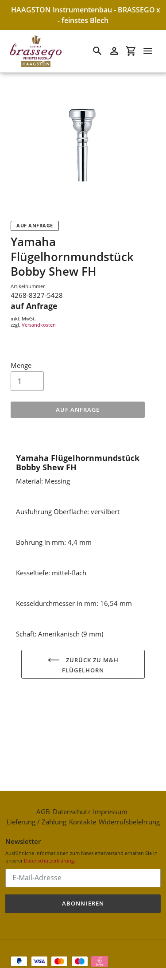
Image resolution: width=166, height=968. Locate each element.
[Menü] (147, 51)
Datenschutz (71, 811)
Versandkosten (39, 324)
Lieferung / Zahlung (36, 821)
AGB (43, 811)
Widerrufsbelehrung (129, 821)
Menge (21, 365)
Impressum (110, 811)
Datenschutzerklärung (49, 860)
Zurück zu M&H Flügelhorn (90, 665)
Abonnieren (83, 903)
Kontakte (82, 821)
